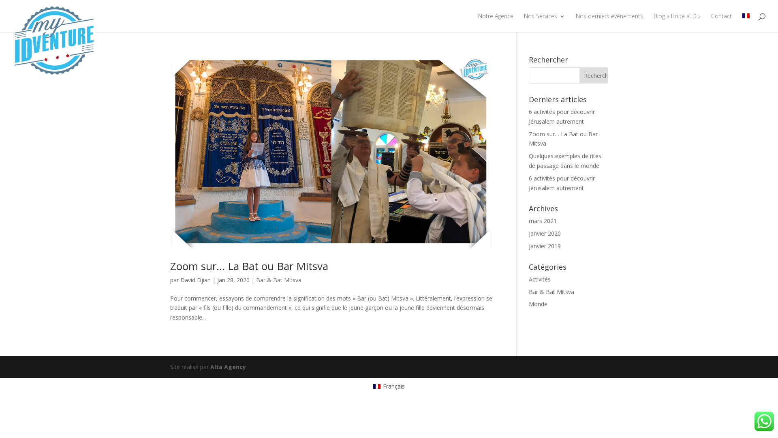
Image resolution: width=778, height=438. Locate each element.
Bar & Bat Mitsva (278, 280)
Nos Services (540, 16)
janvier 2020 (545, 233)
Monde (538, 304)
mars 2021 (543, 221)
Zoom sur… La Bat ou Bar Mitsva (249, 266)
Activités (540, 279)
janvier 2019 (545, 246)
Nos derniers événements (609, 16)
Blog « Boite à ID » (677, 16)
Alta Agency (228, 367)
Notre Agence (495, 16)
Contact (721, 16)
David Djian (195, 280)
